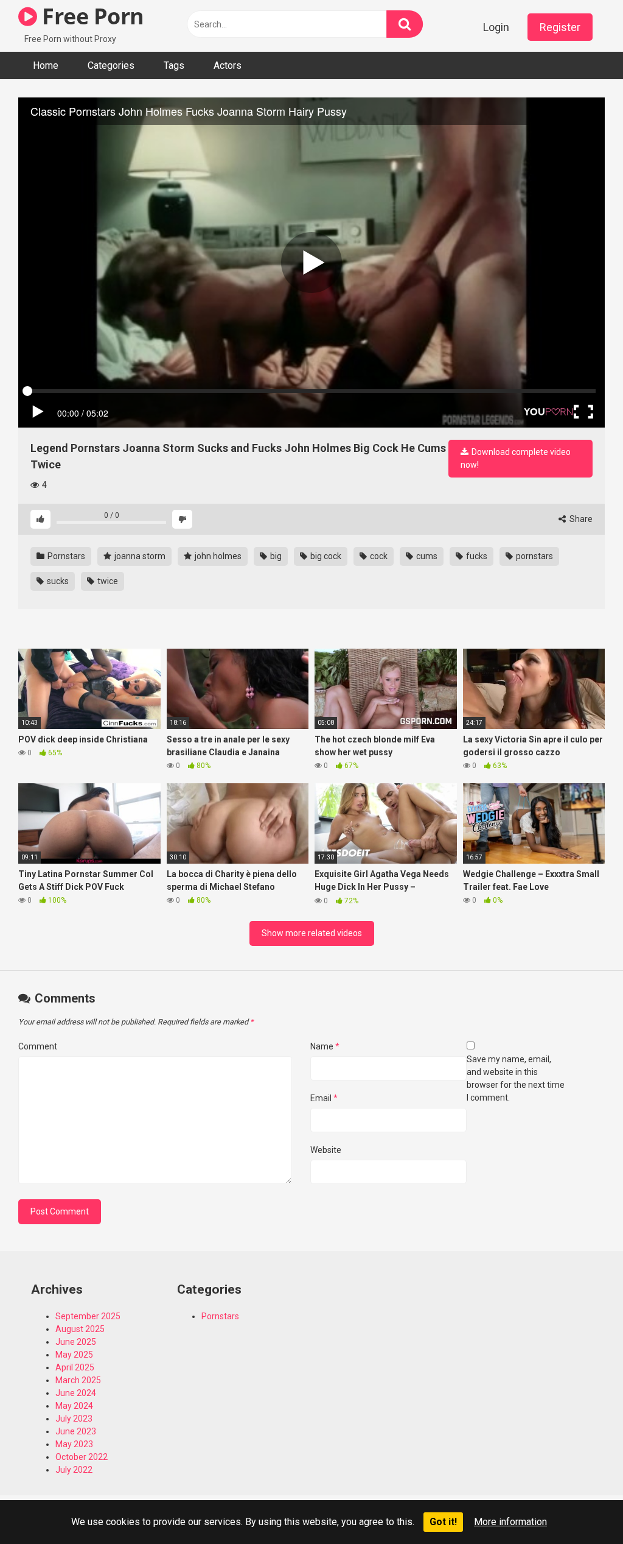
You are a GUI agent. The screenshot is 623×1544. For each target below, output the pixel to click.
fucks (475, 556)
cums (425, 556)
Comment (37, 1046)
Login (496, 27)
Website (325, 1150)
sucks (57, 581)
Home (45, 65)
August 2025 (80, 1329)
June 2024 (75, 1393)
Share (580, 519)
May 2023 (74, 1444)
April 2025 (74, 1367)
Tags (174, 65)
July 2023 (73, 1418)
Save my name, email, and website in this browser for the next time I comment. (516, 1078)
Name (324, 1046)
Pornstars (65, 556)
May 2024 (74, 1406)
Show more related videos (312, 933)
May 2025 (74, 1354)
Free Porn (90, 16)
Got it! (443, 1522)
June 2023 (75, 1431)
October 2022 (81, 1457)
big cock (324, 556)
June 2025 (75, 1342)
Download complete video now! (516, 458)
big (275, 556)
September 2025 (87, 1316)
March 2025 (78, 1380)
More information (510, 1522)
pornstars (533, 556)
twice (107, 581)
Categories (111, 65)
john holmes (217, 556)
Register (560, 27)
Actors (228, 65)
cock (378, 556)
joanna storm (139, 556)
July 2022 (73, 1470)
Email (324, 1098)
